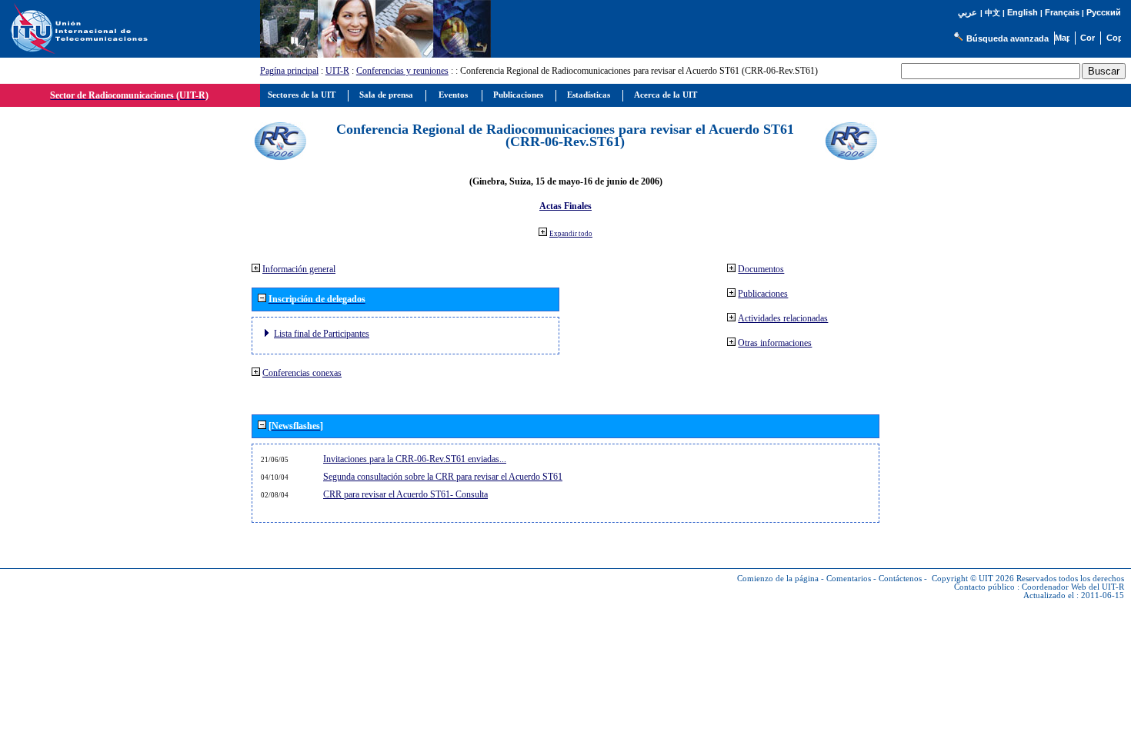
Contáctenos (900, 578)
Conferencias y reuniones (402, 70)
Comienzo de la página (778, 578)
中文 (992, 12)
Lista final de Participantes (321, 333)
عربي (967, 12)
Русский (1103, 12)
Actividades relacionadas (783, 318)
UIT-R (337, 70)
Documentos (761, 269)
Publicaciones (763, 293)
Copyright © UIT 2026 (973, 578)
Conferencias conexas (302, 373)
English (1022, 12)
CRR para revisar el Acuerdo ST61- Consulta (405, 494)
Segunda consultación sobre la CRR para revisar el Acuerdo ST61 (442, 476)
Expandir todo (570, 234)
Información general (298, 269)
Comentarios (848, 578)
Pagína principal (289, 70)
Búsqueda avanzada (1007, 38)
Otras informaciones (775, 343)
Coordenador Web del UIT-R (1073, 587)
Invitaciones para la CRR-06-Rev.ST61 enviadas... (414, 459)
